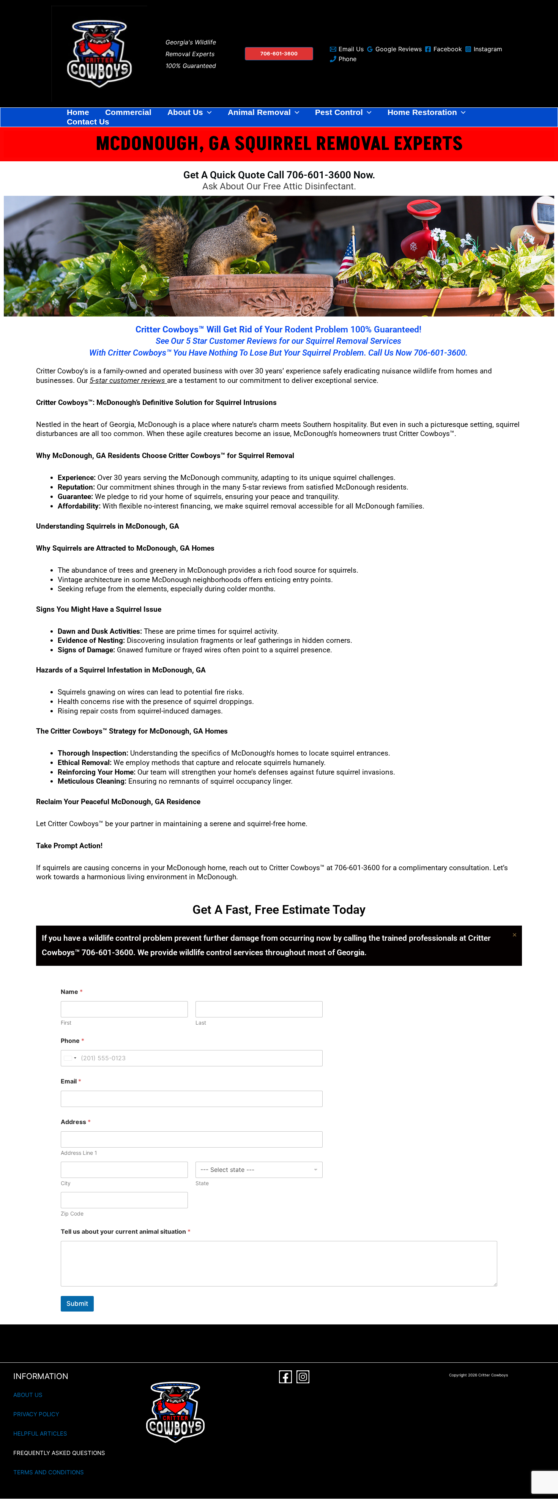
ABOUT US (28, 1394)
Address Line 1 (79, 1152)
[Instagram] (302, 1376)
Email (71, 1081)
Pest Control (339, 112)
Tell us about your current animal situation (126, 1231)
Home (78, 112)
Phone (72, 1040)
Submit (77, 1303)
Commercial (128, 112)
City (66, 1183)
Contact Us (88, 121)
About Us (185, 112)
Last (200, 1022)
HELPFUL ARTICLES (40, 1433)
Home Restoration (422, 112)
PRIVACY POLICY (36, 1414)
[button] (279, 53)
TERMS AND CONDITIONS (48, 1472)
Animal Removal (259, 112)
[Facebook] (285, 1376)
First (66, 1022)
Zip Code (72, 1213)
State (202, 1183)
